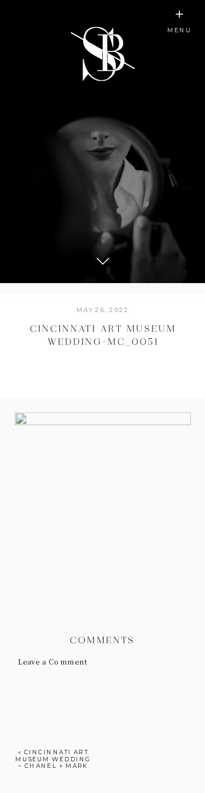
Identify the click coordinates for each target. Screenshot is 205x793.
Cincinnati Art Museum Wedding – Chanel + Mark (53, 758)
